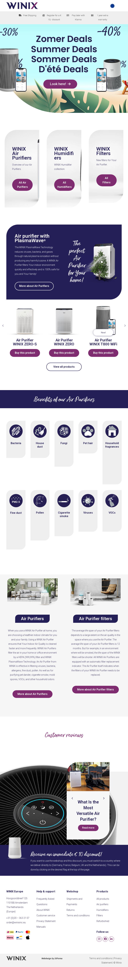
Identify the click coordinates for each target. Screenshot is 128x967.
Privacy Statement (46, 921)
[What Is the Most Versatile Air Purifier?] (67, 776)
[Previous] (72, 798)
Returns (70, 910)
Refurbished (102, 921)
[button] (116, 5)
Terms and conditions (78, 915)
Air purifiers (102, 904)
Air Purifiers (22, 155)
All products (102, 899)
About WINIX (43, 910)
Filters (103, 153)
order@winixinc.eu (16, 922)
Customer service (45, 915)
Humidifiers (64, 155)
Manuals (41, 926)
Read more (68, 827)
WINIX (19, 149)
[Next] (103, 798)
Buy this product (41, 352)
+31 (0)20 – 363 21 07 (17, 918)
